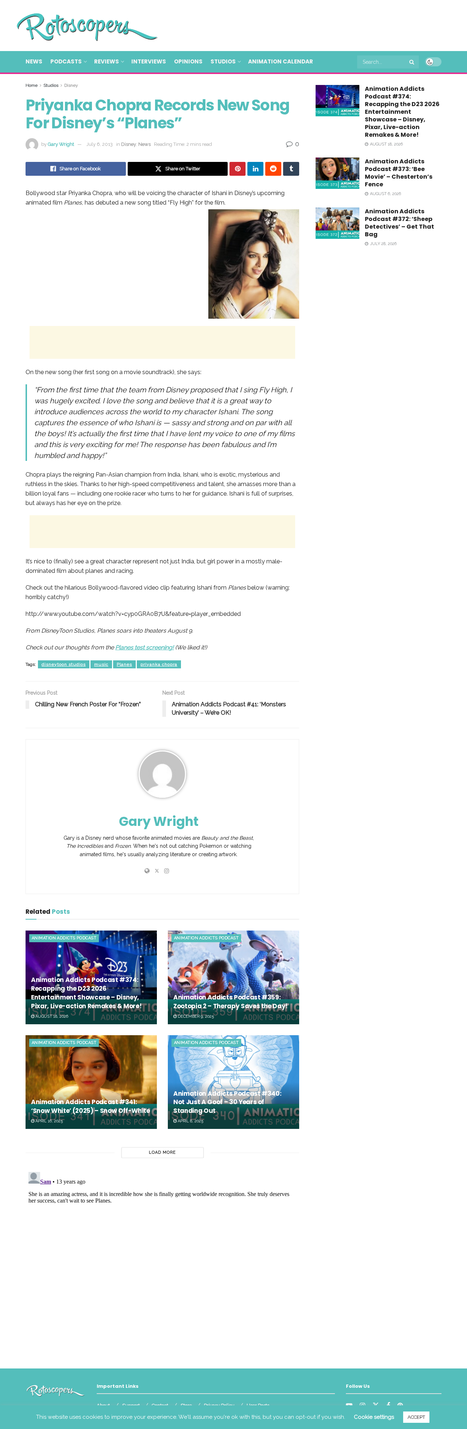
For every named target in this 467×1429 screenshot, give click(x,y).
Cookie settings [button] (374, 1417)
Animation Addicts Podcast (64, 938)
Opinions (188, 61)
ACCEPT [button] (416, 1417)
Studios (223, 61)
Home (32, 85)
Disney (71, 85)
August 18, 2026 (51, 1016)
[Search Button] (412, 62)
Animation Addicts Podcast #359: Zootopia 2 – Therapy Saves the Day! (230, 1001)
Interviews (148, 61)
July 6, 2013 (99, 144)
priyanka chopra (158, 664)
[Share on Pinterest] (237, 169)
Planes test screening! (144, 647)
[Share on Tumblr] (291, 169)
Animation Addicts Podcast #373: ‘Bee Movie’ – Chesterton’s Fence (398, 173)
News (34, 61)
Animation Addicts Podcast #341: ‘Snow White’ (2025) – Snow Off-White (90, 1106)
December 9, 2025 (195, 1016)
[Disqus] (162, 1260)
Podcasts (66, 61)
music (101, 664)
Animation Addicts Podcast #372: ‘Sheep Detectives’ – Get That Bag (399, 222)
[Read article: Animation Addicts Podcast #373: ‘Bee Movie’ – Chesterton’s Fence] (337, 173)
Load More (162, 1152)
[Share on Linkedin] (255, 169)
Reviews (106, 61)
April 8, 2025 (190, 1121)
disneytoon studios (64, 664)
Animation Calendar (280, 61)
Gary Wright (61, 144)
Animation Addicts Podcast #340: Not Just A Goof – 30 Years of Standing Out (227, 1102)
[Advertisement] (308, 24)
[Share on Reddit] (273, 169)
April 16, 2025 (48, 1121)
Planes (124, 664)
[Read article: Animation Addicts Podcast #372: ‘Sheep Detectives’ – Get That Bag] (337, 223)
